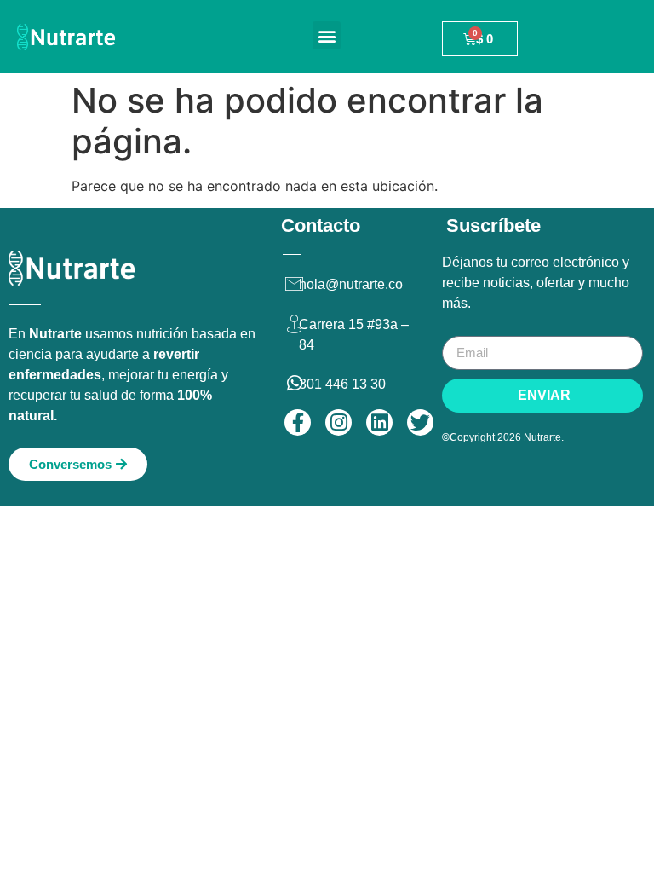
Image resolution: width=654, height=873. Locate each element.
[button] (327, 35)
